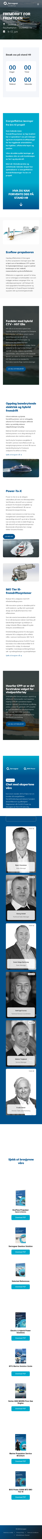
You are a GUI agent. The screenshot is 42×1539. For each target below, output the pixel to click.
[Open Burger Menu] (38, 4)
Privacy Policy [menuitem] (20, 1532)
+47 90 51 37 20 (21, 995)
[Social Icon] (19, 854)
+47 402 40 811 (21, 900)
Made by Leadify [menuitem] (8, 1532)
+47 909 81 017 (21, 1094)
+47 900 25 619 (21, 948)
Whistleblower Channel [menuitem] (22, 1535)
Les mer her (9, 536)
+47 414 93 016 (21, 1045)
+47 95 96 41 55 (21, 849)
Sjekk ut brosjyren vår (13, 455)
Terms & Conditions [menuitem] (32, 1532)
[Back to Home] (12, 4)
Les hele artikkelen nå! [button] (16, 369)
